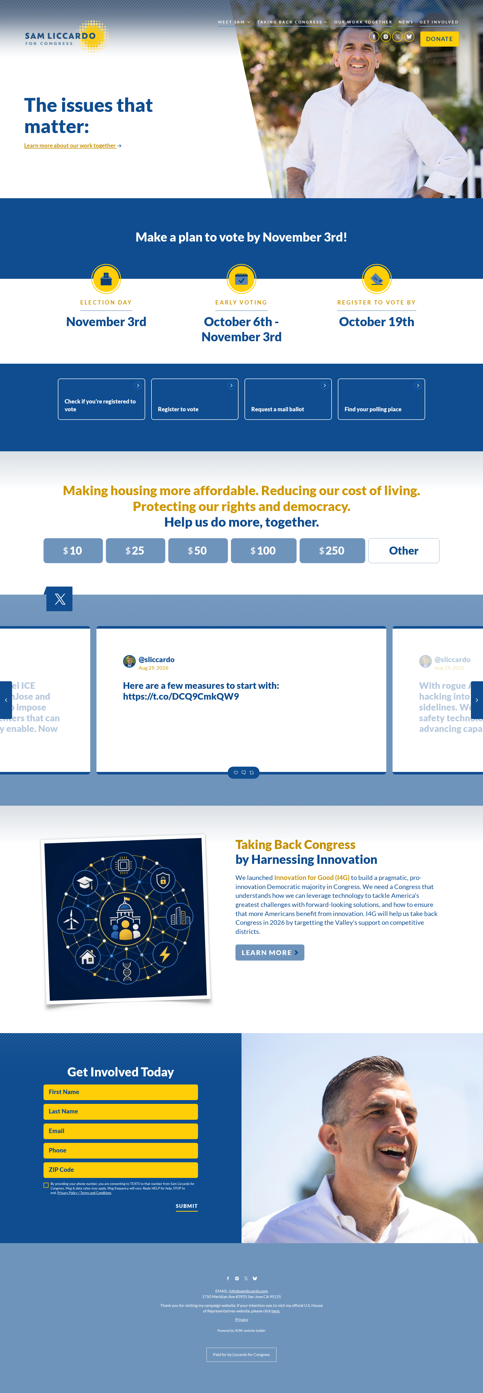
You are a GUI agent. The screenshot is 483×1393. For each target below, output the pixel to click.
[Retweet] (252, 773)
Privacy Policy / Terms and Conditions (84, 1193)
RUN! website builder (250, 1331)
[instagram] (386, 36)
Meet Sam (231, 22)
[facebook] (374, 36)
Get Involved (439, 22)
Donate (439, 39)
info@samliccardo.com (248, 1291)
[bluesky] (409, 36)
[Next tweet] (477, 700)
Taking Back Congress (290, 22)
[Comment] (244, 773)
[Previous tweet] (6, 700)
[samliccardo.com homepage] (67, 36)
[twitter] (397, 36)
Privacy (241, 1319)
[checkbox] (46, 1185)
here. (275, 1311)
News (406, 22)
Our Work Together (363, 22)
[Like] (236, 773)
